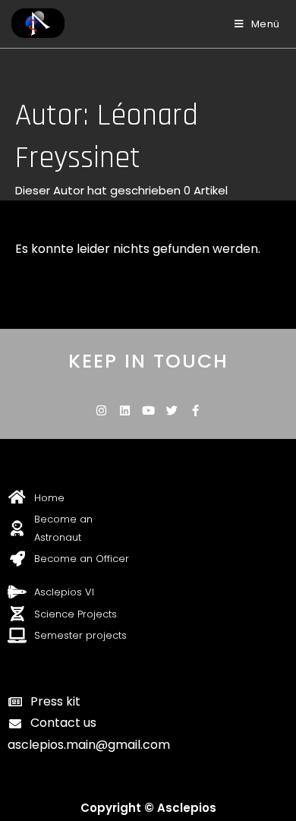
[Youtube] (148, 410)
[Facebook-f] (195, 410)
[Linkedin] (125, 410)
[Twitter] (172, 410)
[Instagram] (101, 410)
